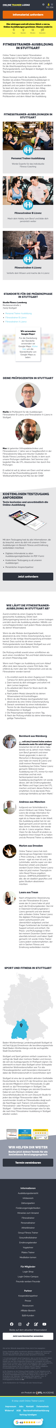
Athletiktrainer (28, 1228)
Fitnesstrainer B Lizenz (16, 317)
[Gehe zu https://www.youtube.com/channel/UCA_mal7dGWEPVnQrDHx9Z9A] (44, 1324)
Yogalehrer (28, 1247)
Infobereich (28, 1198)
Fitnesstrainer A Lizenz (16, 321)
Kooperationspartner (28, 1296)
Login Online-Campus (28, 1276)
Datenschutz (42, 1406)
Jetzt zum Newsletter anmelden (28, 1336)
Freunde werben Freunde (28, 1281)
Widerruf (9, 1410)
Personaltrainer (28, 1223)
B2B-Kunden (28, 1315)
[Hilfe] (43, 4)
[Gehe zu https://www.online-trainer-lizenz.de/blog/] (36, 1324)
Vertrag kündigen (28, 1414)
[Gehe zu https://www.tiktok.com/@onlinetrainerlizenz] (28, 1324)
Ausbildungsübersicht (28, 1193)
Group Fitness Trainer (28, 1233)
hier (23, 1379)
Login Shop (28, 1271)
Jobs (21, 1406)
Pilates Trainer (28, 1252)
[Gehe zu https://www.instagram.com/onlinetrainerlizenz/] (20, 1324)
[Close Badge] (42, 1420)
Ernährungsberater (28, 1242)
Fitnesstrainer (28, 1218)
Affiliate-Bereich (28, 1310)
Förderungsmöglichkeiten (28, 1208)
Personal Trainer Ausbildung (18, 313)
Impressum (10, 1406)
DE (47, 7)
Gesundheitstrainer (28, 1237)
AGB (18, 1410)
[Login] (48, 4)
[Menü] (51, 4)
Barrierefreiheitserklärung (36, 1410)
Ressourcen (28, 1305)
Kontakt (30, 1406)
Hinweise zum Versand (28, 1213)
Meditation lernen (28, 1257)
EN (51, 7)
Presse (28, 1301)
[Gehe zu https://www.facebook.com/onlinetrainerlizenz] (12, 1324)
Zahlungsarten (28, 1203)
